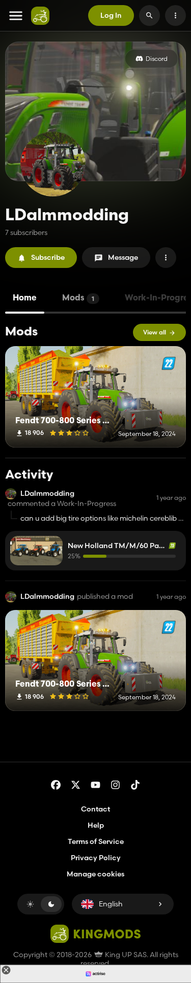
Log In (111, 15)
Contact (95, 808)
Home (25, 298)
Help (96, 825)
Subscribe (48, 257)
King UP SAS (125, 954)
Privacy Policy (96, 857)
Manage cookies (95, 874)
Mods (78, 298)
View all (154, 332)
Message (123, 257)
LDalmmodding (47, 493)
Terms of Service (96, 841)
